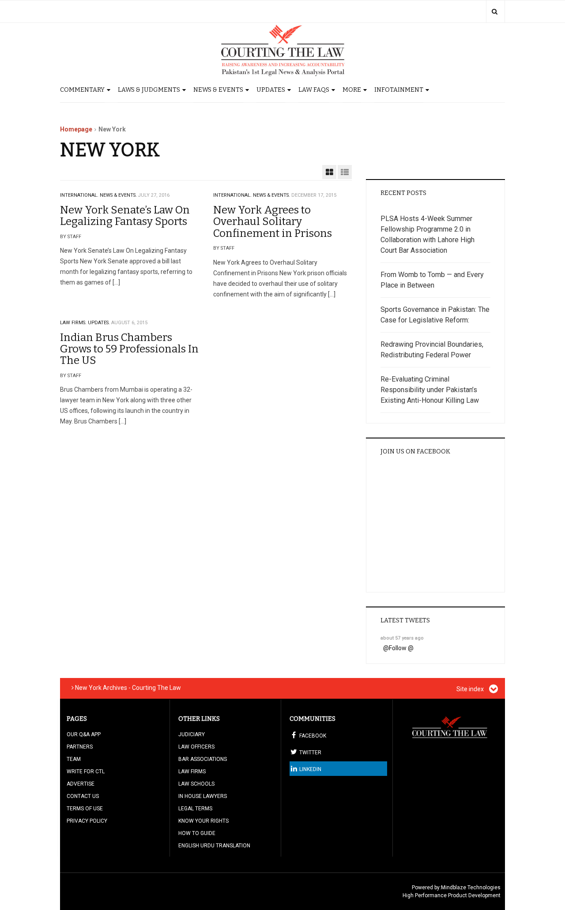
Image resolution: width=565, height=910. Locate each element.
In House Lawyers (202, 796)
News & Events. (118, 195)
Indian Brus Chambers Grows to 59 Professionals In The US (129, 349)
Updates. (99, 323)
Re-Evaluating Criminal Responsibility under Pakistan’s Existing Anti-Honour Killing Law (429, 389)
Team (74, 759)
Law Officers (196, 747)
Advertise (80, 784)
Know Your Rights (203, 821)
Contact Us (83, 796)
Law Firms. (73, 323)
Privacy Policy (87, 821)
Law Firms (192, 771)
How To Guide (196, 833)
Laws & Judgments (149, 90)
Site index (470, 689)
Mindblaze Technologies (471, 887)
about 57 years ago (402, 638)
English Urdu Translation (214, 846)
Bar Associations (202, 759)
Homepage (76, 129)
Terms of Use (85, 808)
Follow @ (401, 648)
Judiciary (191, 734)
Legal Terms (195, 808)
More (352, 90)
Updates (270, 90)
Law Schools (196, 784)
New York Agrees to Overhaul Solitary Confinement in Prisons (272, 222)
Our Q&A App (84, 734)
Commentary (82, 90)
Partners (80, 747)
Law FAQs (313, 90)
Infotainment (398, 90)
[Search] (495, 11)
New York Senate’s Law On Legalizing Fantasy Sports (125, 216)
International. (79, 195)
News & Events (218, 90)
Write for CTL (86, 771)
